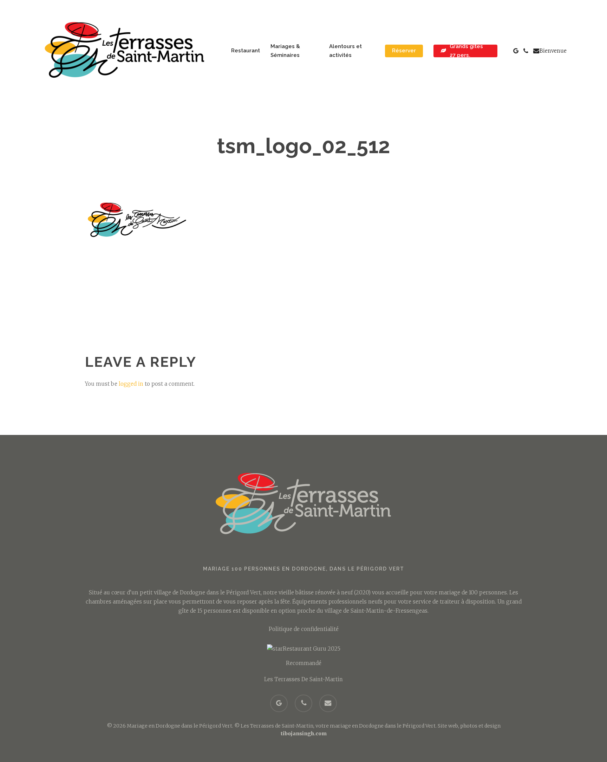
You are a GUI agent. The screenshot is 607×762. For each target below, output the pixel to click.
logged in (131, 383)
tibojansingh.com (304, 733)
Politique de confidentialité (304, 629)
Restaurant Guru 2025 (311, 648)
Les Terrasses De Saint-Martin (303, 679)
